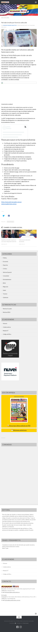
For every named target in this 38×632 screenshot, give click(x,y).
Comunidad (6, 276)
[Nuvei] (10, 380)
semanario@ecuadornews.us (12, 592)
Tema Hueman (25, 623)
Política (5, 258)
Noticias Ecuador (10, 221)
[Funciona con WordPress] (15, 623)
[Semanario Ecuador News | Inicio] (6, 2)
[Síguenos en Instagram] (20, 627)
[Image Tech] (10, 357)
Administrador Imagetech (10, 25)
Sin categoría (5, 17)
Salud (4, 290)
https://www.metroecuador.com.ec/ (11, 202)
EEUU (4, 283)
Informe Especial (7, 272)
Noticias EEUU (6, 312)
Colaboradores (7, 327)
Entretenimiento (7, 279)
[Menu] (36, 2)
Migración (5, 286)
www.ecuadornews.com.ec (9, 204)
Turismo (5, 294)
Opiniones (5, 297)
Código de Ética (7, 334)
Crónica (5, 268)
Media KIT (5, 330)
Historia (5, 323)
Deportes (5, 265)
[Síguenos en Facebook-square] (17, 627)
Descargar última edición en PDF (19, 426)
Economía (5, 261)
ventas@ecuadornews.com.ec (12, 600)
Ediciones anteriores (20, 430)
